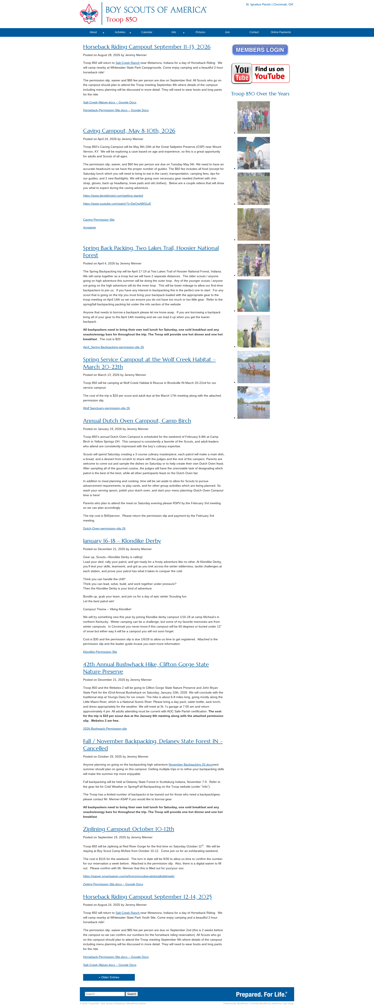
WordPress (243, 1003)
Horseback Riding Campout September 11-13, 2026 (147, 46)
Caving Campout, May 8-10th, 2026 (129, 130)
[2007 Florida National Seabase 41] (253, 332)
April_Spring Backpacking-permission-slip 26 (113, 347)
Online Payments (281, 32)
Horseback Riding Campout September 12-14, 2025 (147, 896)
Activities (120, 32)
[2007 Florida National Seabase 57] (253, 154)
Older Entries (110, 977)
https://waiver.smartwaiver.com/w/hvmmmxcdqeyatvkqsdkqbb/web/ (128, 876)
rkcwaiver (89, 227)
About (93, 32)
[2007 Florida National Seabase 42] (253, 296)
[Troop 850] (155, 13)
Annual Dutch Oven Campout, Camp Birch (137, 420)
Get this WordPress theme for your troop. (272, 1003)
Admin (136, 1003)
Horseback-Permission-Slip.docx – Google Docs (116, 110)
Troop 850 (121, 19)
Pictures (200, 32)
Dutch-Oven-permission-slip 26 (104, 528)
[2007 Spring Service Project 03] (253, 260)
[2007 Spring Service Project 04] (253, 189)
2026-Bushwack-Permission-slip (105, 728)
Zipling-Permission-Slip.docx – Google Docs (113, 884)
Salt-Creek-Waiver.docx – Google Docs (109, 102)
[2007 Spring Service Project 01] (253, 225)
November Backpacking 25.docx (191, 764)
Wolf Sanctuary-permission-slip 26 (106, 408)
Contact (254, 32)
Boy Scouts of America (113, 1003)
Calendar (146, 32)
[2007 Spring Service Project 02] (253, 118)
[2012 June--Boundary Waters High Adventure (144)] (253, 403)
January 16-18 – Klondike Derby (122, 540)
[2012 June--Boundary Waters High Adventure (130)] (253, 367)
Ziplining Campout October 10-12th (128, 829)
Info (174, 32)
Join (227, 32)
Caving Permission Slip (98, 219)
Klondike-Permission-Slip (100, 651)
